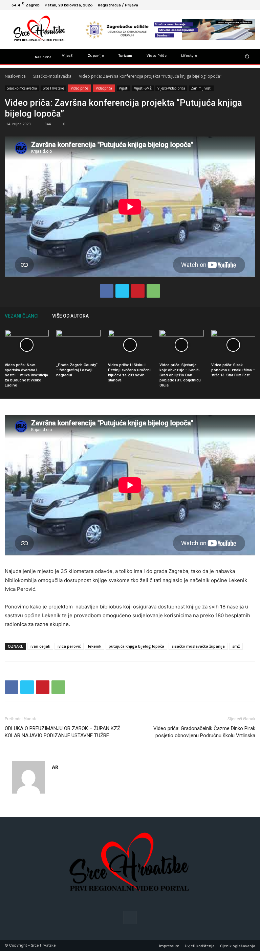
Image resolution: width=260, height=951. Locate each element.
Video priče (79, 88)
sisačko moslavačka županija (198, 646)
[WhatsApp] (153, 291)
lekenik (94, 646)
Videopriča (104, 88)
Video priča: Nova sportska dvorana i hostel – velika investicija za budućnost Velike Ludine (26, 375)
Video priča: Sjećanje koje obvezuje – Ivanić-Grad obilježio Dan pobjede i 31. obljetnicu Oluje (180, 375)
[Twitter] (122, 291)
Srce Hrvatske (53, 88)
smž (236, 646)
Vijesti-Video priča (171, 88)
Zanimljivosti (201, 88)
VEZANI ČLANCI (22, 316)
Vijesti (123, 88)
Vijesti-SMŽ (143, 88)
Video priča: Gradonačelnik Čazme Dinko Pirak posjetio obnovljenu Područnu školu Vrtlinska (204, 732)
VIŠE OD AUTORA (70, 316)
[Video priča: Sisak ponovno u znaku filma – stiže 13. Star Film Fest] (233, 345)
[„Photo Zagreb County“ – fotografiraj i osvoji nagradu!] (78, 345)
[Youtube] (250, 5)
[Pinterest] (138, 291)
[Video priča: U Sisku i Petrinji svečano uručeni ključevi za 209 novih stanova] (130, 345)
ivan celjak (40, 646)
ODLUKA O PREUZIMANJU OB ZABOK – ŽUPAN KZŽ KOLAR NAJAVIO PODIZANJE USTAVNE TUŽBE (62, 732)
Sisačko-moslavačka (52, 76)
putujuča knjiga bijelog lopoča (136, 646)
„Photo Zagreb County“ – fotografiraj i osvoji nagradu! (77, 370)
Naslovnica (15, 76)
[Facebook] (242, 5)
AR (55, 767)
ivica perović (69, 646)
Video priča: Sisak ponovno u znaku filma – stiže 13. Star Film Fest (233, 370)
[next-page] (251, 315)
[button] (247, 56)
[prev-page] (241, 315)
